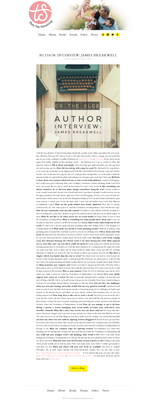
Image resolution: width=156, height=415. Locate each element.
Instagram (82, 159)
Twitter (89, 159)
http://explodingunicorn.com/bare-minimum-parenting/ (58, 353)
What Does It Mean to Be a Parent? (50, 356)
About (52, 35)
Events (73, 35)
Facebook (99, 159)
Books (62, 35)
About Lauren (54, 359)
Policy (84, 35)
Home (42, 35)
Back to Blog (78, 368)
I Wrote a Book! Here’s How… (80, 356)
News (94, 35)
